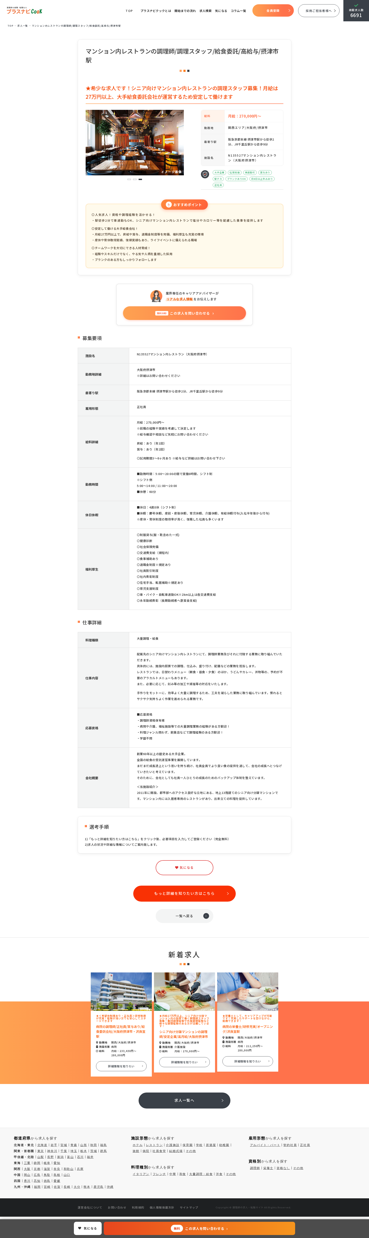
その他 (191, 1151)
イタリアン (141, 1174)
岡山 (27, 1175)
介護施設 (172, 1145)
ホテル (138, 1145)
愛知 (57, 1163)
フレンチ (159, 1174)
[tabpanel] (135, 142)
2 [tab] (135, 179)
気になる (221, 11)
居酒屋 (211, 1145)
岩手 (54, 1145)
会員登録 (273, 10)
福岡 (37, 1187)
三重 (27, 1163)
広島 (37, 1175)
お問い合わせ (117, 1207)
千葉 (63, 1151)
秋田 (93, 1145)
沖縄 (110, 1187)
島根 (57, 1175)
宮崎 (47, 1187)
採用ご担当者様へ (319, 11)
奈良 (57, 1169)
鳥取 (47, 1175)
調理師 (255, 1168)
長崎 (67, 1187)
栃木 (83, 1151)
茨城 (93, 1151)
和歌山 (69, 1169)
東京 (40, 1151)
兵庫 (80, 1169)
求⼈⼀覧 (22, 25)
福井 (90, 1157)
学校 (199, 1145)
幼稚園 (224, 1145)
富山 (70, 1157)
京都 (37, 1169)
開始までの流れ (185, 11)
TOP (129, 11)
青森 (73, 1145)
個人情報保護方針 (162, 1207)
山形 (83, 1145)
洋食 (219, 1174)
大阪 (27, 1169)
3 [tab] (140, 179)
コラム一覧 (238, 11)
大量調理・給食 (201, 1174)
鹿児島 (99, 1187)
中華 (172, 1174)
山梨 (40, 1157)
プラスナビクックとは (156, 11)
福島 (103, 1145)
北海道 (42, 1145)
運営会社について (90, 1207)
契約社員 (290, 1145)
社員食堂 (159, 1151)
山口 (67, 1175)
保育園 (188, 1145)
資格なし (283, 1168)
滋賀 (47, 1169)
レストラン (154, 1145)
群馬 (103, 1151)
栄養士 (268, 1168)
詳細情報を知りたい (121, 1066)
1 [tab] (129, 179)
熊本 (86, 1187)
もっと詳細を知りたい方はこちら (184, 893)
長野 (50, 1157)
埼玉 (73, 1151)
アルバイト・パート (265, 1145)
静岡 (37, 1163)
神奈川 (52, 1151)
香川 (27, 1181)
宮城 (63, 1145)
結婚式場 (176, 1151)
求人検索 (205, 11)
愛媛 (57, 1181)
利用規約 (138, 1207)
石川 (80, 1157)
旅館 (136, 1151)
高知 (37, 1181)
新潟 (60, 1157)
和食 (182, 1174)
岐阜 (47, 1163)
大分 (77, 1187)
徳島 (47, 1181)
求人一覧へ (184, 1100)
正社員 (305, 1145)
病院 (146, 1151)
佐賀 (57, 1187)
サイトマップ (189, 1207)
